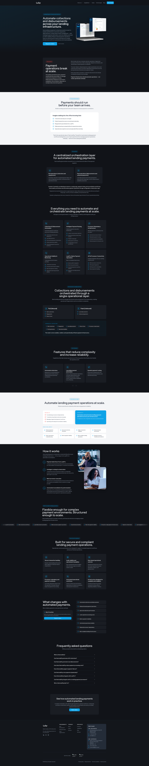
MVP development (62, 727)
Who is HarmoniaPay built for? (61, 683)
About (69, 726)
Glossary (79, 732)
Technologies (99, 2)
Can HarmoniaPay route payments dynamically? (66, 672)
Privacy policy (81, 761)
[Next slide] (76, 385)
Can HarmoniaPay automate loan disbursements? (66, 662)
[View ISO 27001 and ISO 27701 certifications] (78, 755)
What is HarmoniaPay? (59, 654)
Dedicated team (62, 729)
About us (79, 2)
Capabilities (86, 2)
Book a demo (74, 710)
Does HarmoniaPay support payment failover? (65, 669)
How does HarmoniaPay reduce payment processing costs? (69, 665)
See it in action (61, 43)
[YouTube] (46, 735)
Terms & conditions (95, 761)
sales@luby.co (93, 735)
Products (79, 726)
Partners (70, 730)
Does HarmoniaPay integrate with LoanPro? (65, 676)
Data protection (88, 761)
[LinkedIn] (43, 735)
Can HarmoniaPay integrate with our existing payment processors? (70, 679)
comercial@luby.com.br (94, 747)
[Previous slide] (73, 385)
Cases (93, 2)
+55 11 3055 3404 (93, 745)
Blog (104, 2)
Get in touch (110, 2)
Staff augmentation (62, 732)
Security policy (103, 761)
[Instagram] (48, 735)
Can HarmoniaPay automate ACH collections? (65, 658)
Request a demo (50, 44)
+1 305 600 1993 (93, 734)
